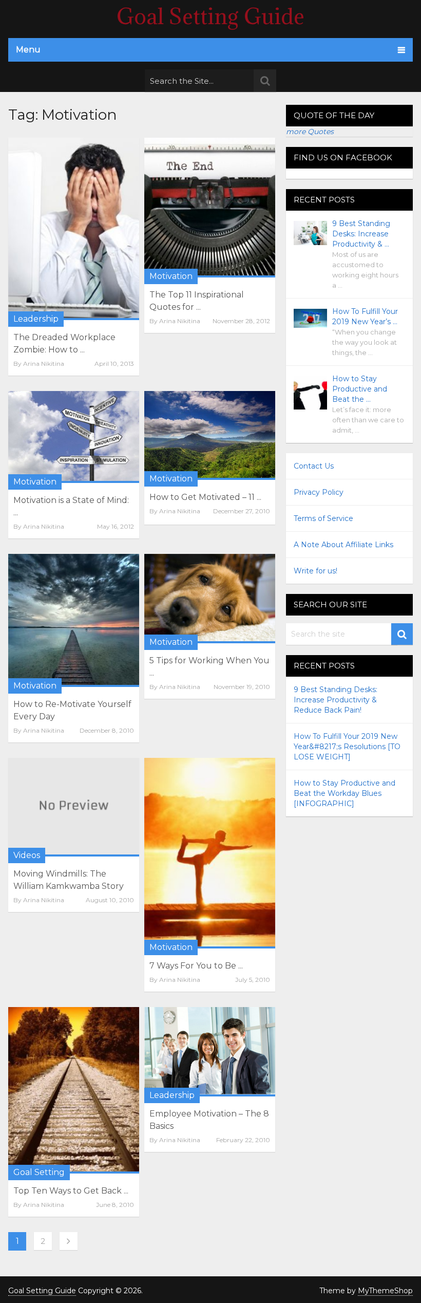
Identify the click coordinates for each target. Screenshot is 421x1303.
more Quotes (310, 131)
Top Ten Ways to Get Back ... (70, 1191)
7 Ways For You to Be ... (196, 966)
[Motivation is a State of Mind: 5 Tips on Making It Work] (73, 437)
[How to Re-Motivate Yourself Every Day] (73, 620)
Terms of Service (323, 518)
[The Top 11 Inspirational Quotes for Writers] (209, 207)
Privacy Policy (318, 492)
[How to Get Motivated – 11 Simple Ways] (209, 435)
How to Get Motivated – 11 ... (205, 497)
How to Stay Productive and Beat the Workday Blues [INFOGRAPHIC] (344, 793)
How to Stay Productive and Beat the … (359, 389)
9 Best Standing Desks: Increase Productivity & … (361, 234)
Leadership (36, 319)
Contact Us (314, 466)
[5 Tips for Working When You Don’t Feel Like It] (209, 598)
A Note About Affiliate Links (343, 544)
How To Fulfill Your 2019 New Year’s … (365, 316)
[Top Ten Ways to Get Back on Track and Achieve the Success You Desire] (73, 1090)
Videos (26, 855)
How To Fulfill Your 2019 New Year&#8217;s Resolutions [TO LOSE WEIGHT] (347, 746)
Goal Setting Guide (210, 16)
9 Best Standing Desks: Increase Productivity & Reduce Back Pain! (335, 700)
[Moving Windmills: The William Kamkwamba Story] (73, 807)
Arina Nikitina (43, 363)
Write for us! (315, 570)
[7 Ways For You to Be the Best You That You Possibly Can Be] (209, 853)
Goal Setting (39, 1172)
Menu (28, 49)
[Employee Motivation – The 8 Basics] (209, 1051)
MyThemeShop (385, 1290)
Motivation (171, 276)
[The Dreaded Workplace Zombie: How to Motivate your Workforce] (73, 229)
